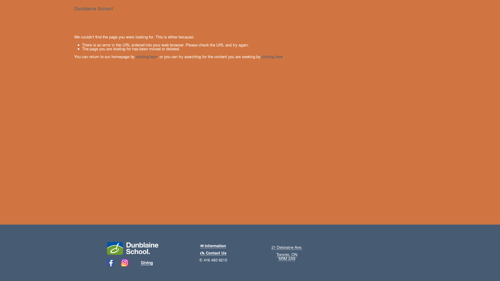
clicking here (146, 56)
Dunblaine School (93, 8)
